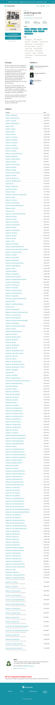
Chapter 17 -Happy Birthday (13, 159)
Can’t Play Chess (29, 18)
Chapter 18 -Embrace (11, 161)
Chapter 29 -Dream (10, 191)
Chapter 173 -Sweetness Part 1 (13, 591)
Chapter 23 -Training (11, 175)
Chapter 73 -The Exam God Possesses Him (16, 312)
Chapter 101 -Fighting (11, 389)
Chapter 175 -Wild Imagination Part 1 (15, 599)
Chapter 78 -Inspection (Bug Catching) (15, 326)
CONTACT (10, 691)
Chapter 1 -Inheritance (11, 115)
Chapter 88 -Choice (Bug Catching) (14, 353)
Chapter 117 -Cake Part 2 (12, 432)
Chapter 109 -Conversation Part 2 (14, 410)
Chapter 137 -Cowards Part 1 (13, 487)
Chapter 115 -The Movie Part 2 (13, 427)
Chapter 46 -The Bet (11, 238)
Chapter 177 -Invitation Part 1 (13, 608)
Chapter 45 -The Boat (11, 235)
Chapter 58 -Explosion (11, 271)
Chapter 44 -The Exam (11, 233)
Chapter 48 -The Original (12, 243)
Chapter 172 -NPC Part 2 (12, 586)
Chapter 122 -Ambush (11, 446)
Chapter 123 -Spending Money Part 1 (15, 449)
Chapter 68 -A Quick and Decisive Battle (16, 298)
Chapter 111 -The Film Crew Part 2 (14, 416)
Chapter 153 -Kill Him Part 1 (13, 531)
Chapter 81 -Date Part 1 (12, 334)
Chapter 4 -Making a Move (12, 123)
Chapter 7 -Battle (10, 131)
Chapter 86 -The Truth (11, 347)
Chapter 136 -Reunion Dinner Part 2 (15, 484)
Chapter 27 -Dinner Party (12, 186)
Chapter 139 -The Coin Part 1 (13, 492)
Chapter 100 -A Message (12, 386)
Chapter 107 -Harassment (12, 405)
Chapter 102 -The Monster (12, 391)
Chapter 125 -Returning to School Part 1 (16, 454)
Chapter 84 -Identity (11, 342)
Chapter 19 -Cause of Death (13, 164)
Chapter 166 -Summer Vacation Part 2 (15, 566)
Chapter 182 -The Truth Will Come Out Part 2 (17, 630)
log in (21, 2)
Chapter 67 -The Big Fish (12, 295)
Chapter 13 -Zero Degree (12, 148)
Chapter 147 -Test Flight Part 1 (13, 514)
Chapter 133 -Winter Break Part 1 (14, 476)
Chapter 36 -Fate (10, 211)
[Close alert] (53, 2)
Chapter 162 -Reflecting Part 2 (13, 555)
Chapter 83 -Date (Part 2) (12, 339)
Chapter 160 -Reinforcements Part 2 (15, 550)
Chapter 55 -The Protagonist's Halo (15, 263)
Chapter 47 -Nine (10, 241)
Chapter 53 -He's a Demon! (12, 257)
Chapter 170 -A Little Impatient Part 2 (15, 577)
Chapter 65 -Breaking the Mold (13, 290)
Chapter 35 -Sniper (10, 208)
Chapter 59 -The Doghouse (12, 274)
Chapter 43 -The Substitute (13, 230)
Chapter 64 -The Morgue (12, 287)
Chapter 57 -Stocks (10, 268)
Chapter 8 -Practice (11, 134)
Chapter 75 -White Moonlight (13, 317)
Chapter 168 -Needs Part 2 (12, 572)
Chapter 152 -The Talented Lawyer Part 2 (16, 528)
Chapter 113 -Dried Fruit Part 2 (13, 421)
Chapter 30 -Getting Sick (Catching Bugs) (16, 194)
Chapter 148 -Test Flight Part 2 (13, 517)
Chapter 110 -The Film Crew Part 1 (14, 413)
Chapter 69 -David (10, 301)
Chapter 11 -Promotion (11, 142)
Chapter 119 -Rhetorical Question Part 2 (16, 438)
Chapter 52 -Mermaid (11, 254)
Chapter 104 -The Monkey (12, 397)
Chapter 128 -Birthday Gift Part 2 (14, 462)
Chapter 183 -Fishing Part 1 (13, 635)
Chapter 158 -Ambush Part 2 (13, 544)
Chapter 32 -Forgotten (11, 200)
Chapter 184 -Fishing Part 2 (13, 639)
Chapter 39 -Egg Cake (11, 219)
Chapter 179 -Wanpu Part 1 (12, 617)
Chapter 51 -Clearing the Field (13, 252)
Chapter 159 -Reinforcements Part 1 (15, 547)
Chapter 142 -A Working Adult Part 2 (15, 501)
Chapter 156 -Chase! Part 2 (12, 539)
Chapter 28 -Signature (11, 189)
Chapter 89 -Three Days (12, 356)
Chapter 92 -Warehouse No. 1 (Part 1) (15, 364)
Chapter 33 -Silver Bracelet (12, 202)
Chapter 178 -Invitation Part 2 (13, 613)
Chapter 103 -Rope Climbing (13, 394)
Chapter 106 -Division (11, 402)
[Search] (36, 6)
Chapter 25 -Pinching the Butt (13, 181)
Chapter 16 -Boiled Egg (11, 156)
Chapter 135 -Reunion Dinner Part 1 (15, 482)
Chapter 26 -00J (9, 183)
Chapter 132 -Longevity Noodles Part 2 (15, 473)
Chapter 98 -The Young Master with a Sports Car (18, 380)
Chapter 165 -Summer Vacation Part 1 (15, 564)
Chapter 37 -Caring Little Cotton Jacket (15, 213)
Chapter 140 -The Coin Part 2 (13, 495)
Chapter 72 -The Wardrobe (12, 309)
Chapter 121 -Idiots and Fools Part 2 (15, 443)
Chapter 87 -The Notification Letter (15, 350)
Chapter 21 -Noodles (11, 170)
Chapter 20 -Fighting (11, 167)
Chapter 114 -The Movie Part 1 (13, 424)
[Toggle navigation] (44, 6)
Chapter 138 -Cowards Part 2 (13, 490)
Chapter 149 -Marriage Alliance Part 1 (15, 520)
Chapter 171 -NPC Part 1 (12, 582)
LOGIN (48, 6)
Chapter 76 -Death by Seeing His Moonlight (17, 320)
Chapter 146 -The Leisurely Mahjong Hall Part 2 (18, 512)
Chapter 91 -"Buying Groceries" (14, 361)
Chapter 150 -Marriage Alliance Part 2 (15, 523)
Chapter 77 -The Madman (12, 323)
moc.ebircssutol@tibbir (28, 665)
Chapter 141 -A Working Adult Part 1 (15, 498)
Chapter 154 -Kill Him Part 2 (13, 534)
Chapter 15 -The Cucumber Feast (14, 153)
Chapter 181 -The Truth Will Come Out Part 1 (17, 626)
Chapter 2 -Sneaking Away (12, 118)
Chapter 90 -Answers (11, 358)
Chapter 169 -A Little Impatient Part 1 (15, 575)
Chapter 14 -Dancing (11, 150)
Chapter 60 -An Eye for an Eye (13, 276)
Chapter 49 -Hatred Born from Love (15, 246)
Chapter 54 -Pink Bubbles (12, 260)
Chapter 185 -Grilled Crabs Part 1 (14, 643)
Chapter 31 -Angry (10, 197)
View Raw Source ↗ (13, 41)
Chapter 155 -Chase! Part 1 (12, 536)
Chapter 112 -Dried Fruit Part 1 (13, 419)
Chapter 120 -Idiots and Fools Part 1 (15, 441)
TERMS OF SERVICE (45, 692)
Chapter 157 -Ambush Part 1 (13, 542)
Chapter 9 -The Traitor (11, 137)
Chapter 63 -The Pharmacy (12, 285)
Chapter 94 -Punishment (12, 369)
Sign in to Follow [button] (13, 38)
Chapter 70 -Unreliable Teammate (14, 304)
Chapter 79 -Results (11, 328)
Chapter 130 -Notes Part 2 (12, 468)
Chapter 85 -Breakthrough (12, 345)
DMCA (21, 691)
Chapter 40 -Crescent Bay (12, 222)
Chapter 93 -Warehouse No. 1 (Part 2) (15, 367)
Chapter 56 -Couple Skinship (13, 265)
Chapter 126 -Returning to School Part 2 (16, 457)
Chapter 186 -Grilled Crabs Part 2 (14, 648)
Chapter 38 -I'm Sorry (11, 216)
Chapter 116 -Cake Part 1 (12, 430)
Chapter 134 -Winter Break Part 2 (14, 479)
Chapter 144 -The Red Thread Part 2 (15, 506)
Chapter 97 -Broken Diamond (13, 378)
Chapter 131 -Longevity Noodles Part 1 (15, 471)
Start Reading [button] (13, 34)
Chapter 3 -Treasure (11, 120)
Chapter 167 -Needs (11, 569)
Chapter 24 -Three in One (12, 178)
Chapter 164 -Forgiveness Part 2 (14, 561)
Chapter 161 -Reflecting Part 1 (13, 553)
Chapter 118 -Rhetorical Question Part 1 (16, 435)
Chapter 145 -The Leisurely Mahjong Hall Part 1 (18, 509)
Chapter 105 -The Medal (12, 399)
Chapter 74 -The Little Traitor (13, 315)
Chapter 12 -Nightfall (11, 145)
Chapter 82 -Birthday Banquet (13, 337)
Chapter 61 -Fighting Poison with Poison (16, 279)
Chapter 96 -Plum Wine (12, 375)
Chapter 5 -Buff (9, 126)
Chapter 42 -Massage (11, 227)
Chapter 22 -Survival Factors (13, 172)
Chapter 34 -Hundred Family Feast (14, 205)
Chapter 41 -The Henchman (13, 224)
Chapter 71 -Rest (10, 306)
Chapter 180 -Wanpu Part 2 (12, 621)
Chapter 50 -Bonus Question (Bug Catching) (17, 249)
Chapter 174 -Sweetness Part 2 (13, 595)
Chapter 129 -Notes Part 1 (12, 465)
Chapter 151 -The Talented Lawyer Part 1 (16, 525)
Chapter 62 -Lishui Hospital (13, 282)
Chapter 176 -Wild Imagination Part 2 (15, 604)
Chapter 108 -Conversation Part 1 (14, 408)
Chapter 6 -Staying (10, 129)
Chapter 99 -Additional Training (14, 383)
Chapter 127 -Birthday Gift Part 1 (14, 460)
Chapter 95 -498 (10, 372)
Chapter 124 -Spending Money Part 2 (15, 451)
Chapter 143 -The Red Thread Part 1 (15, 503)
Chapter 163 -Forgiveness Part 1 (14, 558)
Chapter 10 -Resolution (11, 139)
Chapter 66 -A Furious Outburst (14, 293)
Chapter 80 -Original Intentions (14, 331)
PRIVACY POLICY (33, 691)
